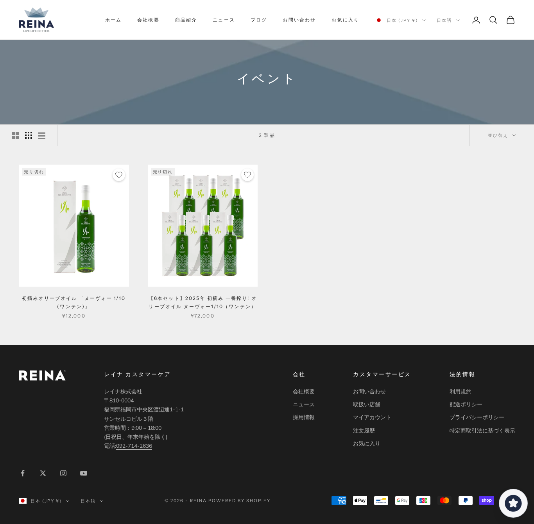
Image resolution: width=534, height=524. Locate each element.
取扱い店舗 (366, 404)
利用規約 (460, 391)
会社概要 (148, 20)
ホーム (113, 20)
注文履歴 (364, 430)
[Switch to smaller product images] (28, 135)
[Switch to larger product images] (15, 135)
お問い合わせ (299, 20)
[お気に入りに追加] (119, 175)
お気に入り (345, 20)
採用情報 (304, 417)
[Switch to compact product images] (41, 135)
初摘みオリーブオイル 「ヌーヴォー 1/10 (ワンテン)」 (74, 302)
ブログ (259, 20)
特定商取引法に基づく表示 (482, 430)
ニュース (224, 20)
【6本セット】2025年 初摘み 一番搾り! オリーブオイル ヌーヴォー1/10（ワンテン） (203, 302)
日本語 (444, 20)
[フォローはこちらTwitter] (43, 473)
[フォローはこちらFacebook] (23, 473)
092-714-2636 (134, 446)
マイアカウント (372, 417)
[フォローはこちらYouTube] (84, 473)
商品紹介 (186, 20)
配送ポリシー (466, 404)
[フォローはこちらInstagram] (63, 473)
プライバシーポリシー (477, 417)
